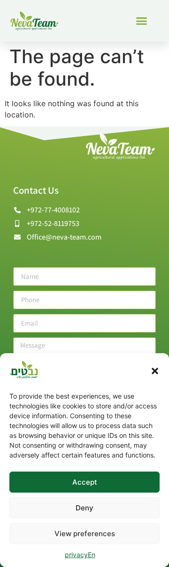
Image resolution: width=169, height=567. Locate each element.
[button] (155, 371)
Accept (84, 482)
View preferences (84, 533)
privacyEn (80, 555)
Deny (84, 507)
